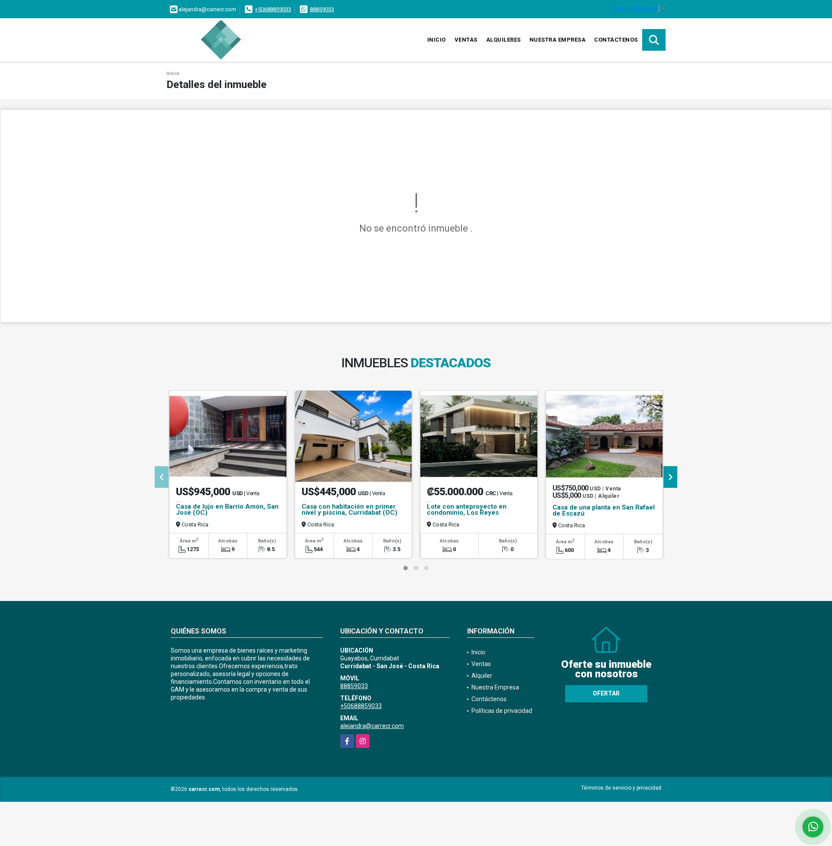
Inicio (436, 39)
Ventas (466, 39)
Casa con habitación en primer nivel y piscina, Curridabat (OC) (349, 509)
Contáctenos (616, 39)
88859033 (322, 9)
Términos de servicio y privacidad (621, 788)
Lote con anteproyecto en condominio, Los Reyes (467, 509)
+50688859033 (273, 9)
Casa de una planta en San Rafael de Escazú (603, 510)
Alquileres (503, 39)
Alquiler (481, 675)
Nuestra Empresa (558, 39)
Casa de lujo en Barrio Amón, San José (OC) (227, 509)
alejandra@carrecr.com (372, 725)
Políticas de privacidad (501, 710)
